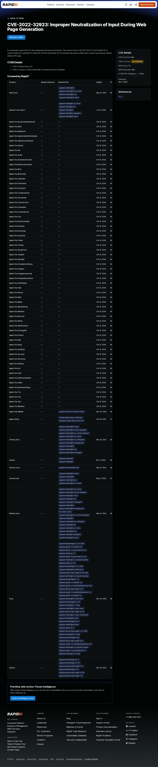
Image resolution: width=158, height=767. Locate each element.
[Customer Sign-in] (136, 5)
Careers (40, 744)
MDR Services (13, 729)
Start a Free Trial (14, 741)
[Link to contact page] (131, 5)
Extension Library (104, 731)
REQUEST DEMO (16, 37)
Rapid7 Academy (103, 735)
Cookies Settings (91, 759)
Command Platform (15, 723)
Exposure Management (17, 726)
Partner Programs (45, 735)
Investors (41, 740)
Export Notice (43, 759)
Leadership (41, 723)
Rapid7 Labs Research (76, 731)
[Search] (126, 5)
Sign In (99, 718)
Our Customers (43, 731)
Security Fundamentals (77, 740)
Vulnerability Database (76, 735)
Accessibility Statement (74, 759)
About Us (41, 718)
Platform (50, 4)
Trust (52, 759)
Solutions (11, 732)
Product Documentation (106, 727)
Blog (68, 718)
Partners (80, 4)
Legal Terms (20, 759)
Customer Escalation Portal (108, 740)
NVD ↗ (121, 96)
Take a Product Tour (16, 744)
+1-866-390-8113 (133, 717)
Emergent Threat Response (79, 723)
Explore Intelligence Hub (22, 698)
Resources (70, 4)
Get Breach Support (16, 747)
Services (60, 4)
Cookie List (60, 759)
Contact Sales (13, 750)
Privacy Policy (31, 759)
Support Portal (102, 723)
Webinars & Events (75, 727)
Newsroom (42, 727)
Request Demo (147, 4)
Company (90, 4)
